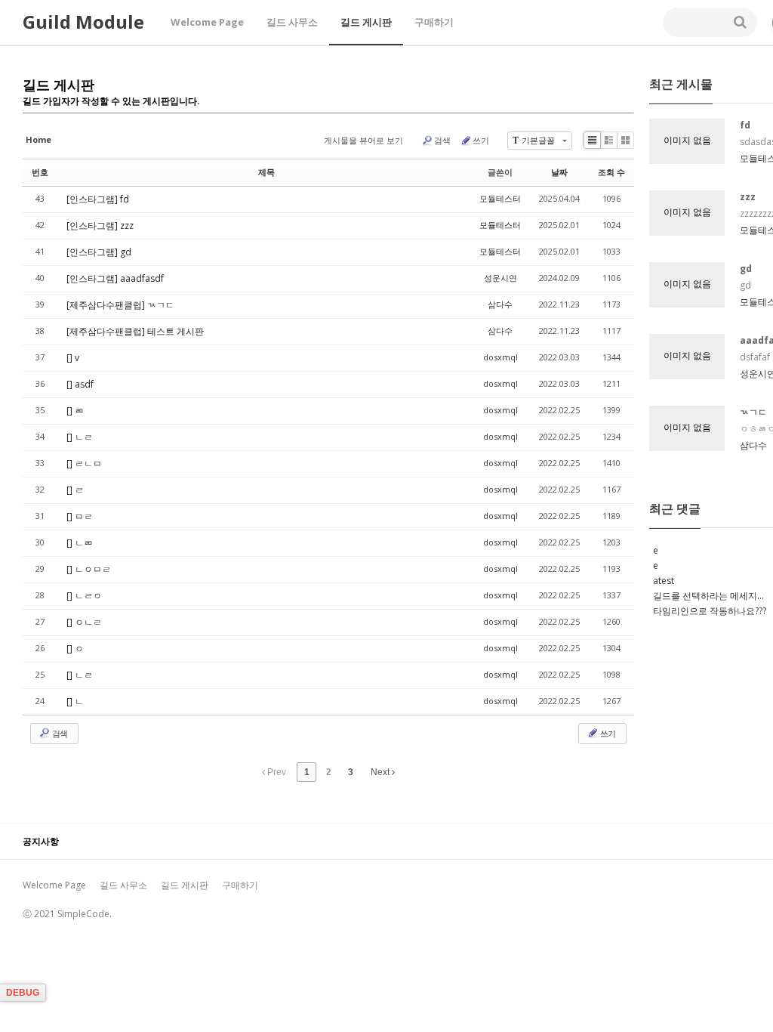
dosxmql (500, 357)
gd (746, 268)
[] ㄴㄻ (79, 542)
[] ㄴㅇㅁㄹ (88, 569)
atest (663, 580)
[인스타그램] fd (97, 199)
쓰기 (481, 140)
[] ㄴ (75, 701)
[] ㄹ (75, 490)
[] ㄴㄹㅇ (84, 595)
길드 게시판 (366, 22)
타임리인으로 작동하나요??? (709, 610)
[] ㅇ (75, 648)
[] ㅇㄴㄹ (84, 622)
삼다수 (500, 304)
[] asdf (80, 384)
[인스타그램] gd (98, 252)
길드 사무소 (292, 22)
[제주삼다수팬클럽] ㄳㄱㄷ (120, 304)
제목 (266, 172)
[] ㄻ (75, 410)
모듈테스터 (500, 198)
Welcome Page (207, 22)
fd (745, 125)
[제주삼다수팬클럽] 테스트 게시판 (135, 331)
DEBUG (22, 992)
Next (381, 772)
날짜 (559, 172)
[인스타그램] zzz (100, 225)
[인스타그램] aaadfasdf (115, 278)
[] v (72, 357)
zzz (748, 196)
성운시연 (500, 277)
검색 (442, 140)
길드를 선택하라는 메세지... (708, 595)
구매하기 (434, 22)
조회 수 (611, 172)
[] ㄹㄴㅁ (84, 463)
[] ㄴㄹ (79, 437)
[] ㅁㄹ (79, 516)
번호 (40, 172)
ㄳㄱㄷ (753, 412)
